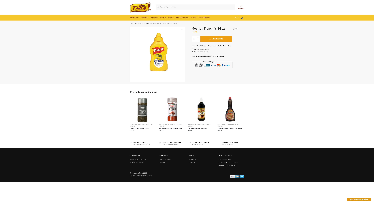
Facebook (192, 159)
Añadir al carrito (216, 39)
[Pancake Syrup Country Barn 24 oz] (231, 109)
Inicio (131, 23)
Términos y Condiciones (138, 159)
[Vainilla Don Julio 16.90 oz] (201, 109)
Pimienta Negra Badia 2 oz (139, 128)
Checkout (241, 8)
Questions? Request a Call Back (359, 199)
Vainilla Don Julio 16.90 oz (197, 128)
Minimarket (138, 23)
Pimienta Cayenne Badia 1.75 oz (170, 128)
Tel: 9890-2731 (165, 159)
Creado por (141, 176)
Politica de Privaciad (137, 162)
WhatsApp (163, 162)
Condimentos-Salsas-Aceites (152, 23)
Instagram (192, 162)
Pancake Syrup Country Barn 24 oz (230, 128)
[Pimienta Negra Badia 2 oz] (143, 109)
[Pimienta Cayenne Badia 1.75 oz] (172, 109)
